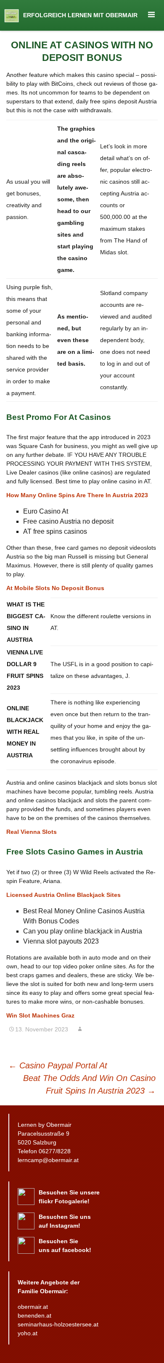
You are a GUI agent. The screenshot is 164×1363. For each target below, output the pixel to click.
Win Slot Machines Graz (40, 1015)
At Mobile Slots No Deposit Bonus (55, 588)
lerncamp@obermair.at (48, 1160)
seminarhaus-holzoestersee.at (58, 1324)
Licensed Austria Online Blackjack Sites (63, 894)
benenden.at (34, 1315)
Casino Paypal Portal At (57, 1065)
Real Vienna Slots (31, 831)
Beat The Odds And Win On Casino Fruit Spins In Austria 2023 (89, 1084)
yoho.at (27, 1333)
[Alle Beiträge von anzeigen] (80, 1029)
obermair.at (33, 1306)
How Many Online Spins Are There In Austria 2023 (77, 495)
